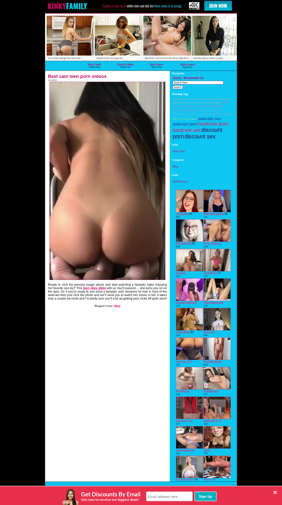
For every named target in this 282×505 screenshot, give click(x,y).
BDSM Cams (180, 181)
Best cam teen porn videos (77, 76)
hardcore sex (187, 130)
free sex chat (202, 114)
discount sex (200, 136)
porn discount (207, 106)
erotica (228, 114)
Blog (117, 305)
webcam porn (185, 124)
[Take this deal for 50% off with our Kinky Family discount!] (141, 59)
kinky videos (190, 102)
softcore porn (211, 110)
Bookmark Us (194, 78)
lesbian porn (179, 98)
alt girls (209, 98)
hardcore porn (213, 123)
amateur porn (191, 110)
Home (177, 78)
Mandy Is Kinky (125, 64)
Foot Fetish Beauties (209, 102)
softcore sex (182, 114)
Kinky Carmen (187, 64)
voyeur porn (224, 98)
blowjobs (177, 102)
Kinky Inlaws (156, 64)
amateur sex (189, 106)
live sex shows (185, 119)
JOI (216, 98)
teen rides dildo (94, 288)
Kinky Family (94, 64)
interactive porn (195, 98)
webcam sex (209, 118)
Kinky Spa (179, 151)
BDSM (218, 114)
